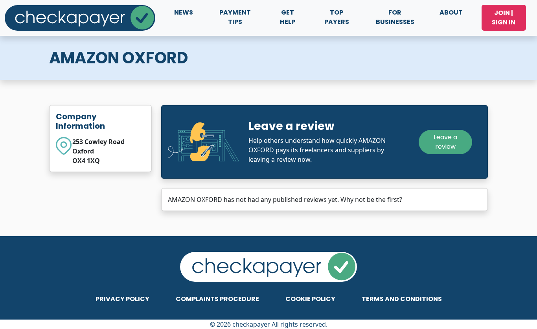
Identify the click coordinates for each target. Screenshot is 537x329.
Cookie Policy (310, 298)
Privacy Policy (122, 298)
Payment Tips (235, 17)
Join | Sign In (503, 17)
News (183, 12)
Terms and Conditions (402, 298)
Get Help (287, 17)
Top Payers (336, 17)
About (451, 12)
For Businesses (395, 17)
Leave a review (445, 142)
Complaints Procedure (217, 298)
